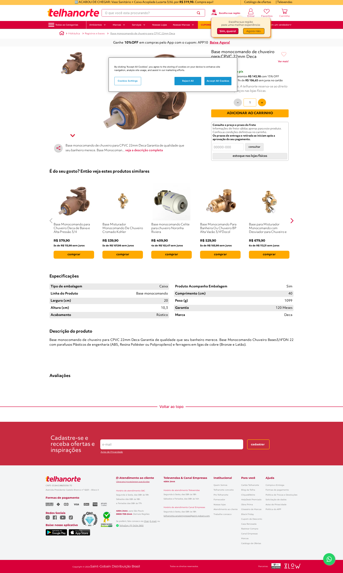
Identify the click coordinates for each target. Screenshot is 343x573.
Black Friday (247, 514)
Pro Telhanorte (221, 495)
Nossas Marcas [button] (181, 24)
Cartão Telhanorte (250, 485)
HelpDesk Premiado (251, 499)
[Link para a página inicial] (61, 33)
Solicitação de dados (276, 499)
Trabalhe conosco (222, 514)
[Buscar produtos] (199, 12)
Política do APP (273, 509)
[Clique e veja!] (283, 62)
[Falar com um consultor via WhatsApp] (329, 559)
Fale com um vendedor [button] (276, 24)
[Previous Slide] (51, 220)
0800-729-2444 (124, 514)
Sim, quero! (228, 31)
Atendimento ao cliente (226, 509)
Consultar (254, 147)
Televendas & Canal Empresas (185, 477)
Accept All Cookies (218, 80)
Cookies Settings (128, 80)
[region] (172, 74)
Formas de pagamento (277, 490)
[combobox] (153, 13)
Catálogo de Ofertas (251, 543)
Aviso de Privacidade (112, 452)
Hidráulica (74, 33)
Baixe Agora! (220, 42)
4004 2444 (122, 511)
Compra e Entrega (275, 485)
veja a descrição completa (144, 150)
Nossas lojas (220, 504)
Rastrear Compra (249, 528)
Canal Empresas (249, 533)
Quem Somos (220, 485)
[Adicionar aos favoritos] (284, 54)
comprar (73, 254)
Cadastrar (258, 444)
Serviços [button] (136, 24)
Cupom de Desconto (251, 519)
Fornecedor (219, 499)
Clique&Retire (248, 495)
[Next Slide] (292, 220)
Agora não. (253, 31)
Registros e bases (95, 33)
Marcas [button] (117, 24)
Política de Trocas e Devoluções (281, 495)
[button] (66, 25)
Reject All (188, 80)
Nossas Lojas (159, 24)
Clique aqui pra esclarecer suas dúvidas (132, 481)
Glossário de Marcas (251, 509)
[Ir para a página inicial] (73, 13)
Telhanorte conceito (224, 490)
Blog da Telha (248, 490)
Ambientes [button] (95, 24)
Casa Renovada (248, 524)
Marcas (245, 538)
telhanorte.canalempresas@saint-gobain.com (187, 516)
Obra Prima (247, 504)
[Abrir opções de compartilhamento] (58, 148)
